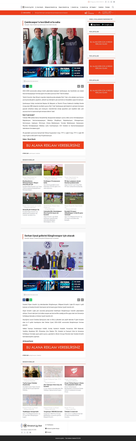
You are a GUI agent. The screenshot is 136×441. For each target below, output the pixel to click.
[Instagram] (111, 2)
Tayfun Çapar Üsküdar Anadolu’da (30, 383)
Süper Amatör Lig (34, 24)
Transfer (60, 177)
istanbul (38, 153)
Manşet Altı (71, 206)
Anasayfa (27, 24)
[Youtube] (114, 2)
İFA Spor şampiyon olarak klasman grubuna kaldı (73, 182)
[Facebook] (106, 2)
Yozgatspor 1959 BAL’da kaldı (53, 411)
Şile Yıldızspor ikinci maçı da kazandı (53, 385)
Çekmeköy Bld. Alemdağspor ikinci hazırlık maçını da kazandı (53, 212)
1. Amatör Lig (26, 379)
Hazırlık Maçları (48, 206)
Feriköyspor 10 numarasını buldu (52, 182)
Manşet (24, 177)
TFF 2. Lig (71, 407)
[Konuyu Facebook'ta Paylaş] (24, 86)
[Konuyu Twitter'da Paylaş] (27, 86)
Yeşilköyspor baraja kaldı (30, 411)
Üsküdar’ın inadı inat (71, 411)
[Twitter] (108, 2)
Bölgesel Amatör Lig (28, 407)
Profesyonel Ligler (52, 379)
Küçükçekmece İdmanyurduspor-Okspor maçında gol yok (30, 182)
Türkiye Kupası (73, 379)
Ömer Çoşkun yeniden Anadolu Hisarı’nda (46, 12)
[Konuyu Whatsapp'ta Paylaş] (30, 86)
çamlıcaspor (32, 153)
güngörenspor (32, 355)
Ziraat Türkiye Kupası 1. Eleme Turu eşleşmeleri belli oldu (74, 383)
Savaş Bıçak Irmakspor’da (31, 209)
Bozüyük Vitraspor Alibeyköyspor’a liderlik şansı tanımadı (74, 212)
